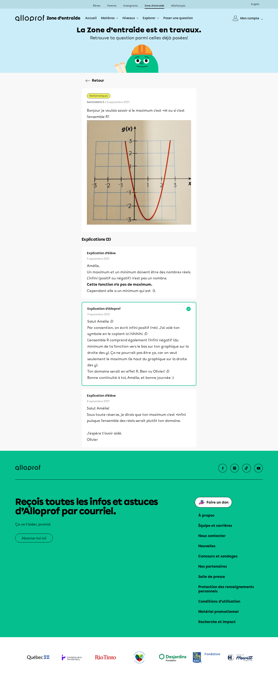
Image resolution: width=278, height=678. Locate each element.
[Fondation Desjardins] (172, 657)
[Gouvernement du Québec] (38, 657)
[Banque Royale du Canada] (206, 657)
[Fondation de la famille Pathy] (71, 657)
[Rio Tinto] (105, 657)
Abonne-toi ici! (34, 538)
